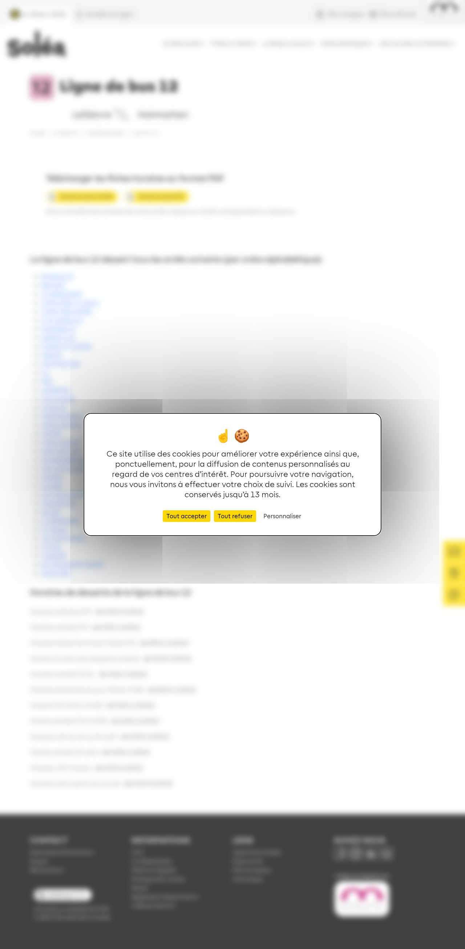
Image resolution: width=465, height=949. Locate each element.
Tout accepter (186, 516)
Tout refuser (235, 516)
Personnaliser (282, 516)
